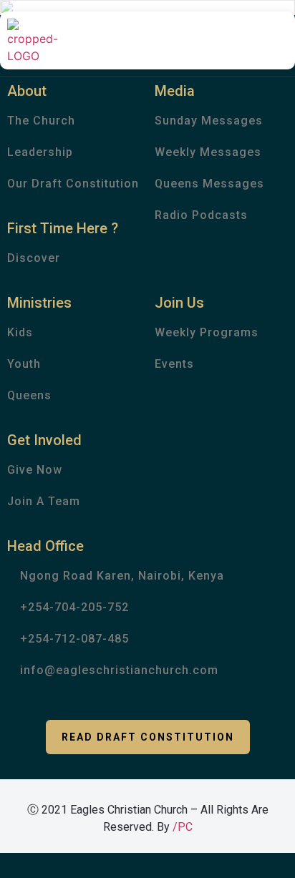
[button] (148, 737)
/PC (183, 827)
